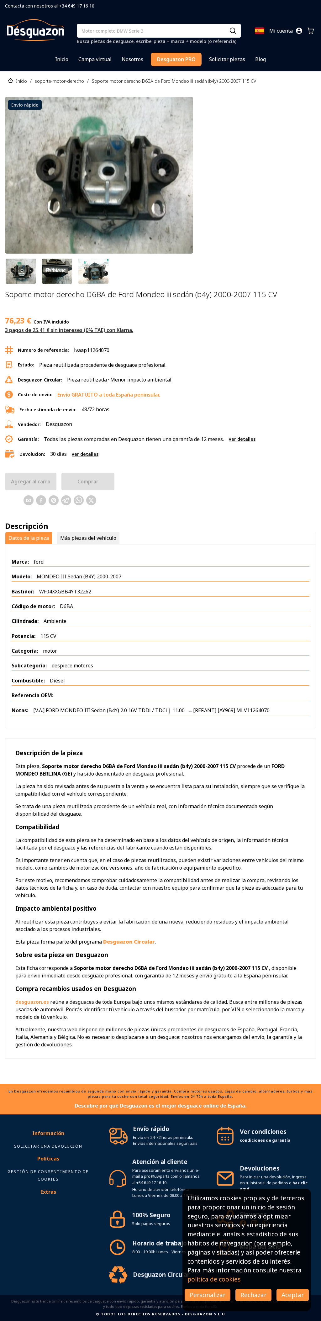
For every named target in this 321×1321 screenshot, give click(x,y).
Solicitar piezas (227, 59)
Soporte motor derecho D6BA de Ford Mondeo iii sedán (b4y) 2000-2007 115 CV (174, 81)
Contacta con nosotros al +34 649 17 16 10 (49, 6)
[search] (233, 30)
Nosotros (132, 59)
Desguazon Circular (161, 1274)
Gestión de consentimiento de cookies (48, 1175)
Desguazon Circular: (40, 380)
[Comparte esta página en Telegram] (66, 500)
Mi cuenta (281, 30)
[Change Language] (259, 31)
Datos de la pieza (28, 537)
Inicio (61, 59)
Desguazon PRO (176, 59)
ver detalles (242, 439)
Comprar (87, 481)
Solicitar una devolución (48, 1146)
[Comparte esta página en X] (91, 500)
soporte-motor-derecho (59, 81)
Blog (260, 59)
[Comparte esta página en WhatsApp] (79, 500)
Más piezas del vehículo (88, 537)
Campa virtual (95, 59)
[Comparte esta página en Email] (29, 500)
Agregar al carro (30, 481)
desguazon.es (32, 1001)
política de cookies (214, 1279)
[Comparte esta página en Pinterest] (54, 500)
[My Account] (299, 30)
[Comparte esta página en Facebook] (41, 500)
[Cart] (310, 30)
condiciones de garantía (265, 1140)
